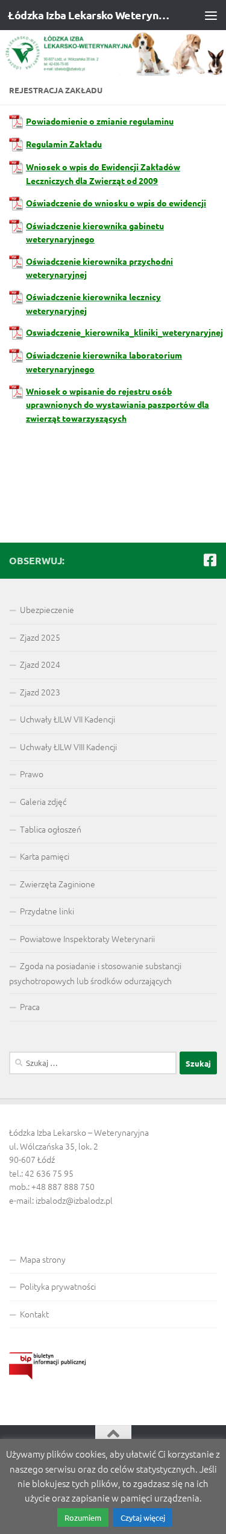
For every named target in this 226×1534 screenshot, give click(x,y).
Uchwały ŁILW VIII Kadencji (68, 747)
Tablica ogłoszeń (50, 829)
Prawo (31, 774)
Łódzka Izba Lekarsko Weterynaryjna (89, 15)
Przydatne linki (47, 911)
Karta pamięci (44, 856)
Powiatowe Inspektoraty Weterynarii (87, 938)
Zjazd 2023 (40, 692)
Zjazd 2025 (40, 637)
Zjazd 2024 (40, 664)
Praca (30, 1006)
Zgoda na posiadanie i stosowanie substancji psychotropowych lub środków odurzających (95, 973)
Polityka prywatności (58, 1286)
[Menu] (211, 15)
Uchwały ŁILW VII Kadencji (67, 719)
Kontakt (34, 1314)
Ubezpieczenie (47, 609)
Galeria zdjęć (43, 801)
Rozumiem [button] (82, 1517)
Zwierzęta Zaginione (57, 884)
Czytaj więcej (143, 1517)
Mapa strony (43, 1259)
